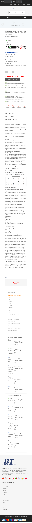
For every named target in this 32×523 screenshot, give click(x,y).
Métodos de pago (17, 4)
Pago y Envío (9, 116)
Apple (10, 301)
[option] (9, 42)
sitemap (5, 509)
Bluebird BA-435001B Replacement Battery (18, 408)
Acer (10, 299)
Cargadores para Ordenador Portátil (14, 296)
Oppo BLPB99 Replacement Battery (18, 359)
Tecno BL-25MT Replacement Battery (18, 388)
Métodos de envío (26, 4)
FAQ (11, 4)
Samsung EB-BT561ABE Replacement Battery (18, 443)
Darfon (10, 312)
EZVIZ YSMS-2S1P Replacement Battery (18, 400)
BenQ (10, 305)
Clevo (10, 309)
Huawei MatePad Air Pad (16, 281)
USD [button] (18, 1)
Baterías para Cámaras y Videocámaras (14, 324)
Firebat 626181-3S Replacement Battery (18, 350)
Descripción (9, 113)
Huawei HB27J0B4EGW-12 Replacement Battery (18, 379)
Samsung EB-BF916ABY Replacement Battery (18, 426)
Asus (10, 303)
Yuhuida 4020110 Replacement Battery (18, 416)
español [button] (8, 1)
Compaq (11, 310)
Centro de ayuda (11, 119)
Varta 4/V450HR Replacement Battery (18, 342)
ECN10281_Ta (11, 54)
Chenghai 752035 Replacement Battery (18, 434)
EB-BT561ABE (8, 170)
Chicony (11, 307)
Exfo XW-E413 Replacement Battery (18, 367)
